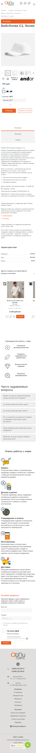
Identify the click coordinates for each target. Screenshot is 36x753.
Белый (32, 257)
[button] (2, 73)
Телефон (4, 615)
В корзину (9, 110)
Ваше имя (4, 607)
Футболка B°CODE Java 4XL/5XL (15, 301)
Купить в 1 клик (24, 110)
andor (33, 260)
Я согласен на (15, 624)
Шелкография (7, 215)
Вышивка (6, 218)
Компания (18, 689)
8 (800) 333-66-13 (18, 668)
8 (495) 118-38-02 (18, 671)
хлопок (32, 253)
